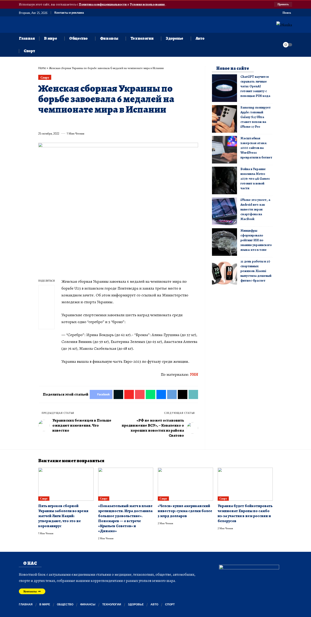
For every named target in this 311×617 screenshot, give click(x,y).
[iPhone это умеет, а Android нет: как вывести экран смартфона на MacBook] (224, 211)
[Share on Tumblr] (92, 123)
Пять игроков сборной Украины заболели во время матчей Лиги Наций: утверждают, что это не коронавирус (63, 516)
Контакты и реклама (69, 12)
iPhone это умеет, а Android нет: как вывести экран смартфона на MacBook (255, 209)
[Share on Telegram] (117, 123)
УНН (194, 374)
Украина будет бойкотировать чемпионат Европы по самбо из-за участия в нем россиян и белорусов (245, 513)
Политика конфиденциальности (103, 4)
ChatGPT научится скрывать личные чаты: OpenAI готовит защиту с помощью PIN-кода (255, 86)
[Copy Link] (134, 123)
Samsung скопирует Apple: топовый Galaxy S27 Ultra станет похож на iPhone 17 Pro (255, 117)
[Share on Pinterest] (67, 123)
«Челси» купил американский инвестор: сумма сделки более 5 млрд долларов (185, 510)
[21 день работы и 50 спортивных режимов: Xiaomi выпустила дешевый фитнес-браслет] (224, 273)
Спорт (45, 77)
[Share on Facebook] (41, 123)
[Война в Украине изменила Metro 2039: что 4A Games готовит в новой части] (224, 180)
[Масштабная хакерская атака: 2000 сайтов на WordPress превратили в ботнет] (224, 149)
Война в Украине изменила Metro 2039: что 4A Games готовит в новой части (255, 178)
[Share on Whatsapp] (75, 123)
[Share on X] (50, 123)
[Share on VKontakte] (109, 123)
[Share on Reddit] (100, 123)
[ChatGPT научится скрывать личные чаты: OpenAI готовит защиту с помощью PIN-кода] (224, 88)
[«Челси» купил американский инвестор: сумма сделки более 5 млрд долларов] (185, 484)
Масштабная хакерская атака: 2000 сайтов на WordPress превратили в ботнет (256, 148)
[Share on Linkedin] (83, 123)
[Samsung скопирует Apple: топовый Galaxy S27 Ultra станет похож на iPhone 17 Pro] (224, 119)
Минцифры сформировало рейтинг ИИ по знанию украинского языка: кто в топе (256, 240)
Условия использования (147, 4)
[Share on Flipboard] (58, 123)
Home (42, 68)
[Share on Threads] (125, 123)
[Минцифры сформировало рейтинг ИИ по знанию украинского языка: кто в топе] (224, 242)
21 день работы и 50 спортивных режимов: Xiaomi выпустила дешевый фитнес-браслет (255, 271)
